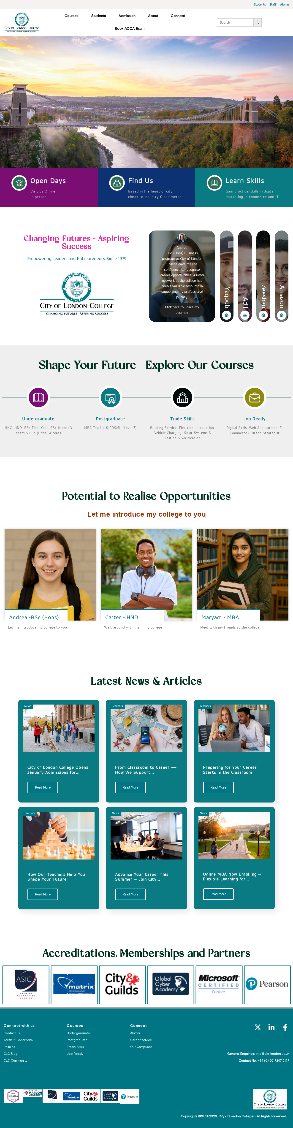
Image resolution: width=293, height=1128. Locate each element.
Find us (140, 181)
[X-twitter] (258, 1027)
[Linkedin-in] (271, 1027)
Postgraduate (110, 419)
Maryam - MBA (220, 617)
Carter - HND (121, 617)
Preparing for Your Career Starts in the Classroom (230, 770)
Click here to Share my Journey (182, 310)
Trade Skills (182, 419)
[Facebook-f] (285, 1027)
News (27, 706)
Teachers (117, 706)
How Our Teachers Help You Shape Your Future (56, 877)
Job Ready (255, 419)
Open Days (48, 181)
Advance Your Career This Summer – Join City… (141, 877)
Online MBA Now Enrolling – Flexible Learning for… (232, 877)
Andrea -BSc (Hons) (34, 617)
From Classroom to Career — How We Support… (146, 770)
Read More (43, 787)
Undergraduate (38, 419)
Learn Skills (245, 181)
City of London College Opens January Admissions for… (57, 770)
